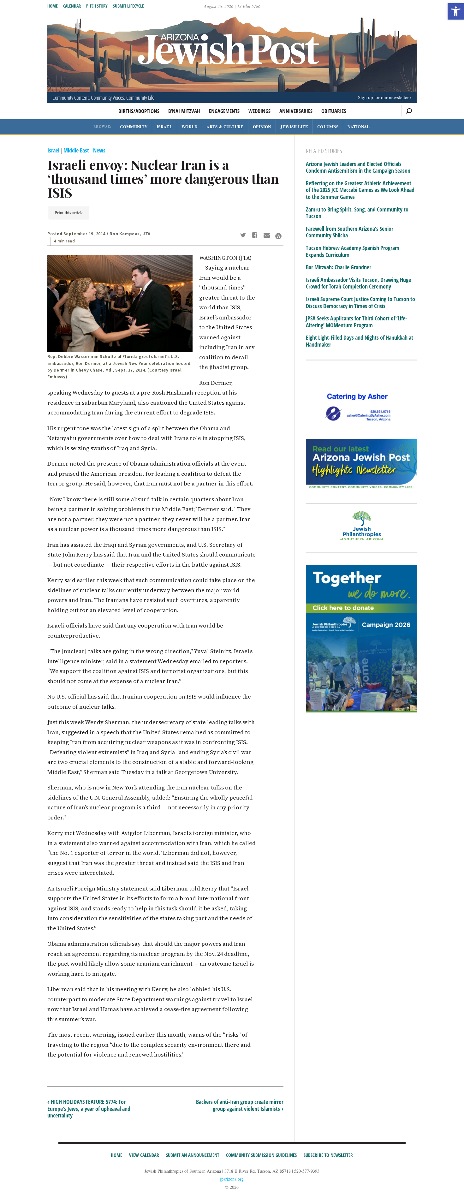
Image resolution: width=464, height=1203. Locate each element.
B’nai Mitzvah (184, 111)
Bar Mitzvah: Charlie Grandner (338, 267)
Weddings (259, 111)
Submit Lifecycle (128, 6)
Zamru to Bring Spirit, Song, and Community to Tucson (357, 213)
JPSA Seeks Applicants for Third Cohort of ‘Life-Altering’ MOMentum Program (356, 322)
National (359, 126)
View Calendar (144, 1155)
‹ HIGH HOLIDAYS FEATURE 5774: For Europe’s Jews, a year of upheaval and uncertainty (88, 1108)
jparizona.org (232, 1179)
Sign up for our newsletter (383, 97)
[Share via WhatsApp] (278, 236)
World (189, 126)
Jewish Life (294, 126)
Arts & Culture (224, 126)
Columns (327, 126)
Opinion (262, 126)
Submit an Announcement (192, 1155)
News (99, 150)
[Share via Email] (267, 235)
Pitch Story (97, 6)
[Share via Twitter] (244, 235)
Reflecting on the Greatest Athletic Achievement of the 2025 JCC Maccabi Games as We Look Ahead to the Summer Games (360, 190)
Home (52, 6)
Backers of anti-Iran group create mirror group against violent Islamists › (239, 1105)
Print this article (69, 213)
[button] (456, 11)
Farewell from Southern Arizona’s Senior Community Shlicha (349, 232)
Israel (164, 126)
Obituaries (333, 111)
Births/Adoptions (138, 111)
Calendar (72, 6)
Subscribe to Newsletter (328, 1155)
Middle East (76, 150)
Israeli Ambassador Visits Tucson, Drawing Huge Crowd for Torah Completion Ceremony (358, 283)
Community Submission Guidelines (261, 1155)
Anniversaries (295, 111)
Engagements (224, 111)
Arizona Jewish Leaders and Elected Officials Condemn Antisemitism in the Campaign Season (358, 167)
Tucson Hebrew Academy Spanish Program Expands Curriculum (352, 251)
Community (133, 126)
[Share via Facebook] (256, 235)
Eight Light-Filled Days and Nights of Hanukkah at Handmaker (359, 341)
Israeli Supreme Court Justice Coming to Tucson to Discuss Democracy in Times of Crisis (360, 302)
